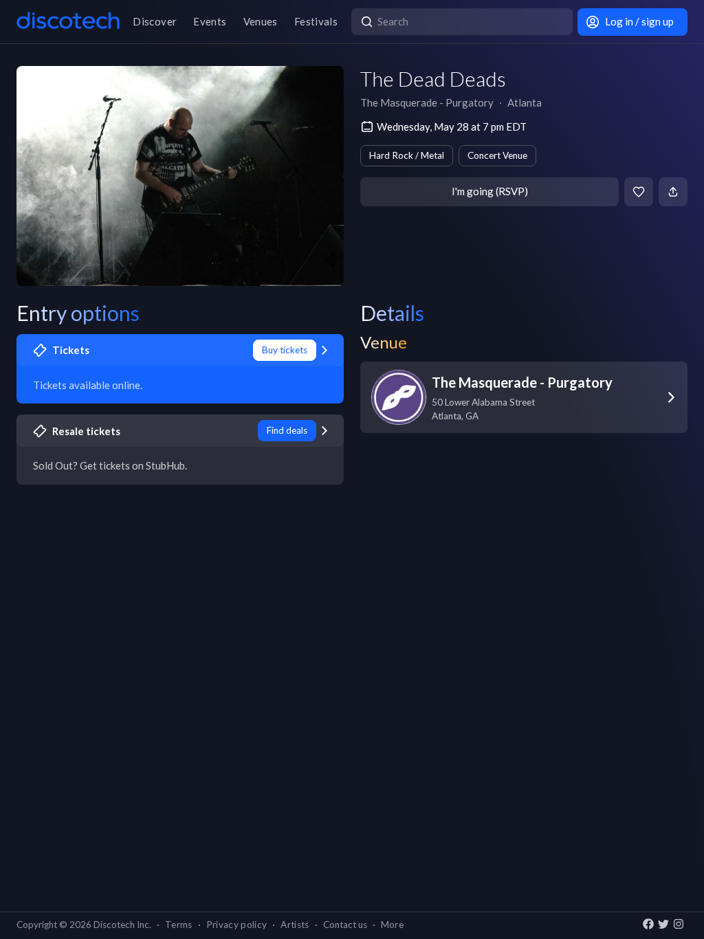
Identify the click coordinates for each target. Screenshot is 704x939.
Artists (294, 924)
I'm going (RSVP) (490, 191)
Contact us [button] (345, 924)
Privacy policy (236, 924)
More (392, 924)
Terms (178, 924)
